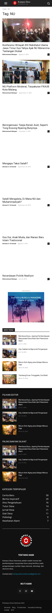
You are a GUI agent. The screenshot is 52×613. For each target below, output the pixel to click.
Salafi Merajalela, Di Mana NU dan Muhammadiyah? (21, 200)
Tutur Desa (6, 82)
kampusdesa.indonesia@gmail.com (27, 574)
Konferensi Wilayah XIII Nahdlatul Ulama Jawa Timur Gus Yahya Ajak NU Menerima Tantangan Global (25, 48)
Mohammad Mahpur (9, 54)
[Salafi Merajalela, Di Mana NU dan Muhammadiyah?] (26, 184)
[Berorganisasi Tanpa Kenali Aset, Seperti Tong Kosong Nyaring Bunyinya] (26, 110)
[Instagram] (26, 591)
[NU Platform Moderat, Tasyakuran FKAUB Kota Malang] (26, 72)
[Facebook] (20, 591)
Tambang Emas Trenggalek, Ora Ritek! (33, 375)
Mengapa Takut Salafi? (15, 163)
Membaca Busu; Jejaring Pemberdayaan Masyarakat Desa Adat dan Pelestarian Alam (34, 338)
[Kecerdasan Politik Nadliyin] (26, 261)
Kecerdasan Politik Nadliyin (18, 275)
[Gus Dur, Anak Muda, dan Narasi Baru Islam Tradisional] (26, 222)
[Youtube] (32, 591)
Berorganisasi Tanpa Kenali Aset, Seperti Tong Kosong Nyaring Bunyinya (25, 126)
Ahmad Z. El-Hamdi (9, 167)
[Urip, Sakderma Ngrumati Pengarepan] (9, 353)
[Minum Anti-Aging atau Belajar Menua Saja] (9, 366)
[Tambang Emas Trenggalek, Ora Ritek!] (9, 379)
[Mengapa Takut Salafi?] (26, 148)
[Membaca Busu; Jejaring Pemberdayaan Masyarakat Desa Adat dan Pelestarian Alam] (9, 340)
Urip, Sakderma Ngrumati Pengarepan (33, 349)
